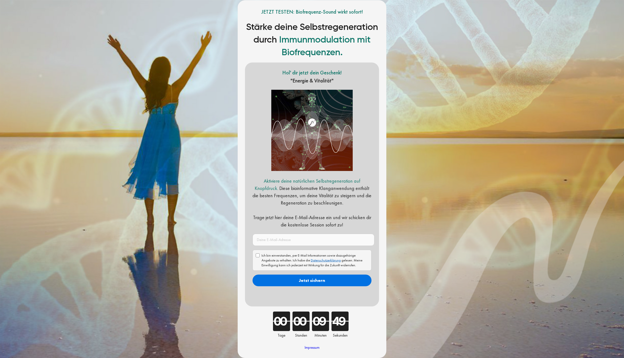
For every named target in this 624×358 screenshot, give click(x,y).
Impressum (312, 347)
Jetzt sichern (312, 280)
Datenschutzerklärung (326, 260)
